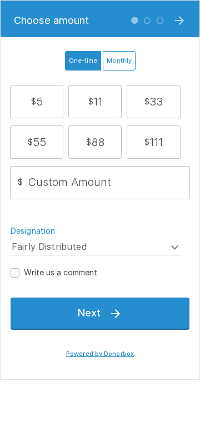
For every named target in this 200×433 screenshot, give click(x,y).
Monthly (119, 60)
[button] (37, 101)
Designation (33, 230)
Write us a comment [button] (60, 272)
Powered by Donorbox (100, 354)
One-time (83, 60)
